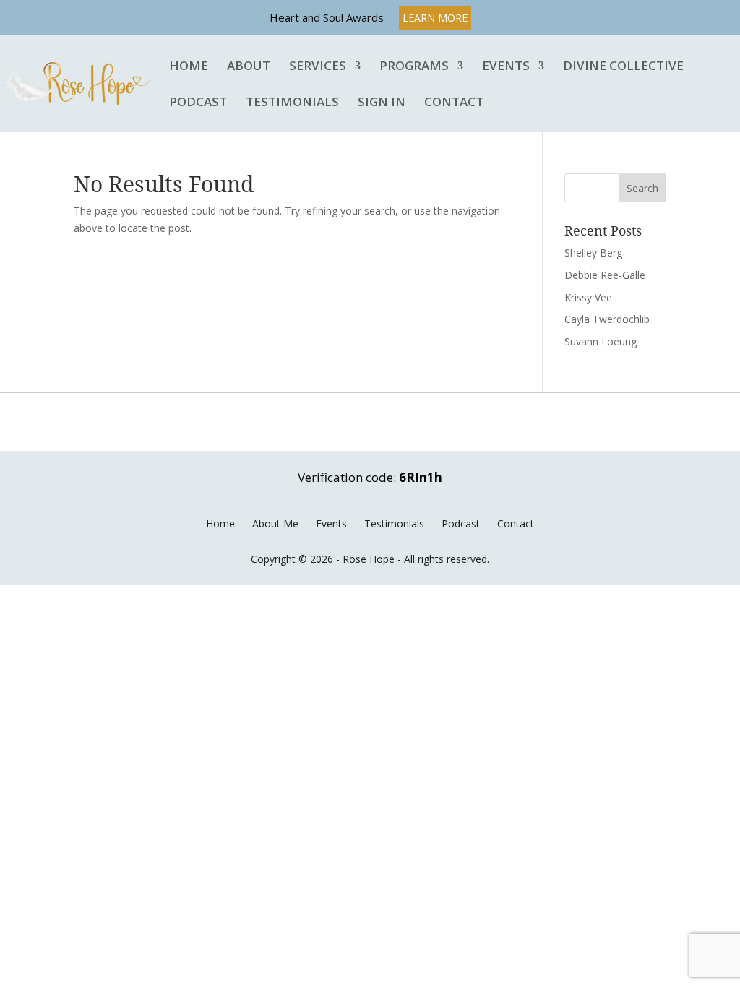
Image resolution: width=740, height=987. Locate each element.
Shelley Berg (593, 252)
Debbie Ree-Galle (604, 275)
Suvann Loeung (600, 341)
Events (506, 66)
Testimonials (292, 102)
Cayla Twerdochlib (607, 319)
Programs (414, 66)
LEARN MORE (435, 18)
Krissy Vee (588, 297)
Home (188, 66)
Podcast (198, 102)
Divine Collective (623, 66)
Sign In (381, 102)
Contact (453, 102)
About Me (275, 523)
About (248, 66)
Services (317, 66)
